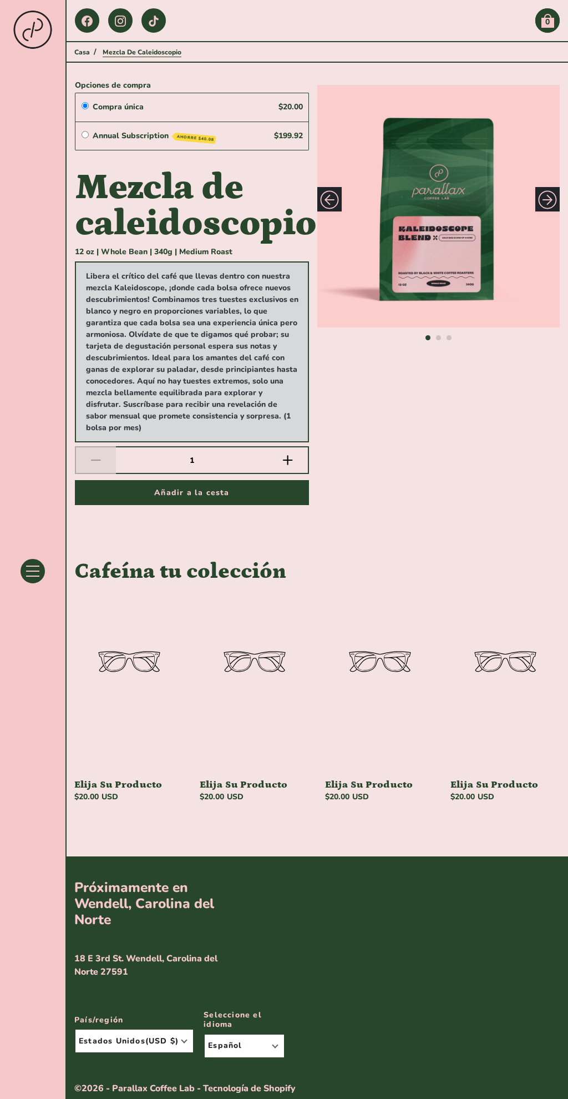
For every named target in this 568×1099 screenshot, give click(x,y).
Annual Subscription (153, 136)
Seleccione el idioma (233, 1020)
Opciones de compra (113, 85)
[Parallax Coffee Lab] (33, 29)
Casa (82, 52)
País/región (98, 1020)
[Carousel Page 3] (449, 337)
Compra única (118, 107)
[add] (288, 460)
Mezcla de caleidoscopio (192, 204)
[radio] (85, 107)
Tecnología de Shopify (249, 1088)
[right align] (547, 199)
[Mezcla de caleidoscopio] (438, 206)
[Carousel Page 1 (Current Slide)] (427, 337)
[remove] (95, 460)
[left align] (329, 199)
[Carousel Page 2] (438, 337)
